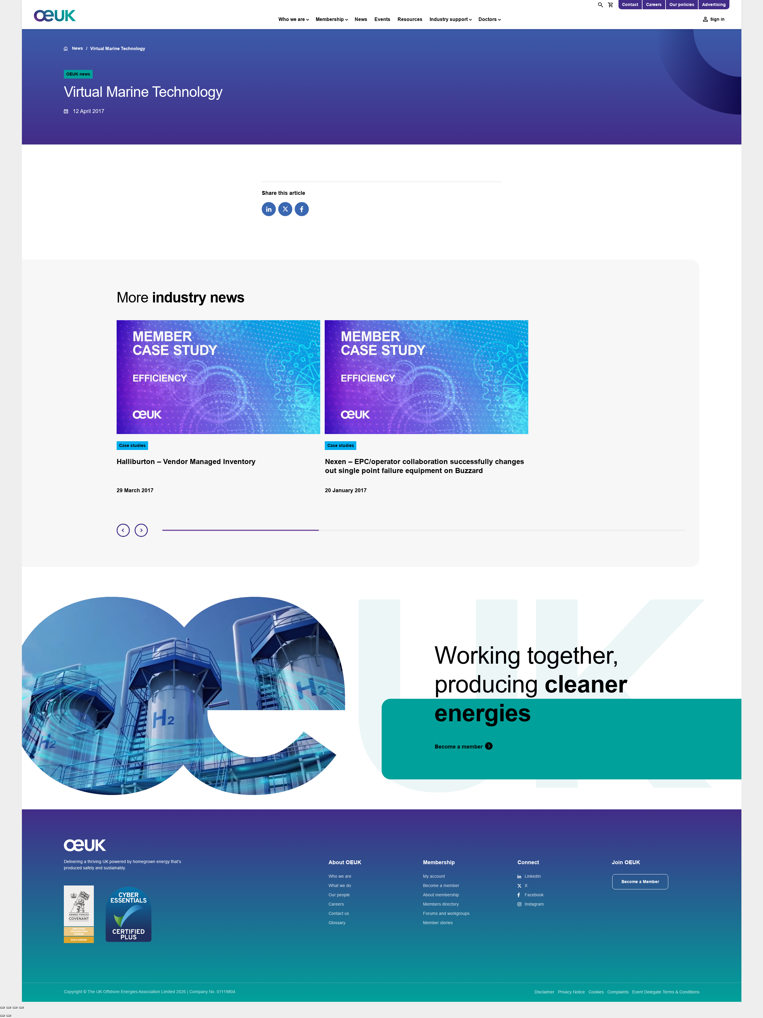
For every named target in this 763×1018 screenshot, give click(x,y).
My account (434, 876)
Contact (630, 4)
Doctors (487, 19)
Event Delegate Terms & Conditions (665, 992)
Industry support (449, 19)
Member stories (438, 922)
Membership (330, 19)
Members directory (441, 904)
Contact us (339, 913)
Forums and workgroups (446, 913)
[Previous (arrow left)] (2, 1016)
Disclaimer (544, 992)
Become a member (441, 885)
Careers (654, 4)
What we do (340, 885)
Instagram (534, 904)
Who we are (292, 19)
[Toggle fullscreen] (8, 1007)
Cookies (596, 992)
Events (382, 19)
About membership (441, 894)
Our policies (681, 4)
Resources (410, 19)
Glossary (337, 922)
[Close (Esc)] (21, 1007)
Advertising (714, 4)
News (361, 19)
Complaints (618, 992)
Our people (339, 894)
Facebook (534, 894)
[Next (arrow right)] (8, 1016)
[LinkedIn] (269, 209)
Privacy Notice (571, 992)
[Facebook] (302, 209)
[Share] (15, 1007)
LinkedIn (533, 876)
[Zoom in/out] (2, 1007)
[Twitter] (285, 209)
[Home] (68, 48)
